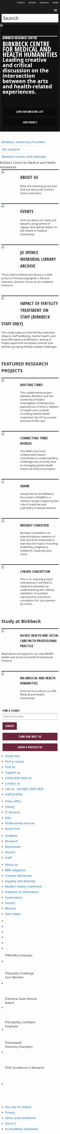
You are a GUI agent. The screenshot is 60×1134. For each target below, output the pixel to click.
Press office (13, 801)
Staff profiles (14, 794)
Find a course (11, 710)
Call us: (24, 789)
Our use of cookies (18, 1107)
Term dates (13, 914)
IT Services (12, 812)
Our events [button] (30, 122)
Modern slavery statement (23, 886)
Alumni (55, 2)
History (10, 903)
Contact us (12, 783)
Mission (10, 908)
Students (21, 2)
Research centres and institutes (24, 157)
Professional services (20, 823)
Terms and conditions (20, 1118)
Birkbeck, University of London (23, 142)
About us (11, 865)
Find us (10, 767)
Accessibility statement (21, 1129)
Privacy (10, 1112)
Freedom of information (22, 892)
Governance (13, 897)
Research (32, 2)
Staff (8, 858)
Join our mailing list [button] (30, 111)
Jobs (8, 818)
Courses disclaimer (18, 876)
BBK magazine (15, 870)
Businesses (44, 2)
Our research (11, 149)
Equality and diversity (20, 881)
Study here (12, 756)
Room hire (12, 829)
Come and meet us (29, 736)
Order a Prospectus (30, 747)
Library (10, 807)
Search (9, 726)
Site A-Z (10, 1123)
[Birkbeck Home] (30, 9)
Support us (12, 772)
